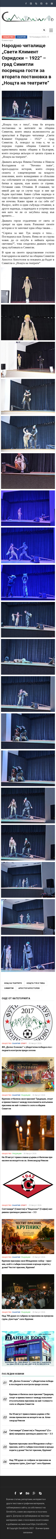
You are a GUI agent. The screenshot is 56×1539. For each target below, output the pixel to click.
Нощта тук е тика (36, 983)
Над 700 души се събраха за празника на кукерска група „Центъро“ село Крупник (30, 1462)
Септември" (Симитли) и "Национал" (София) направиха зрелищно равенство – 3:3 (31, 1432)
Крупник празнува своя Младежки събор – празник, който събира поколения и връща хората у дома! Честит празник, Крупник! (31, 1446)
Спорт (24, 1043)
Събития (21, 37)
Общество (8, 37)
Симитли (9, 988)
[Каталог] (28, 16)
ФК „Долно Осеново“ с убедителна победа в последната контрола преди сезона (31, 1383)
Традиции (25, 1095)
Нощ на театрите (13, 983)
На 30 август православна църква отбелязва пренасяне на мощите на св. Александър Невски (30, 1417)
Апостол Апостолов (29, 988)
